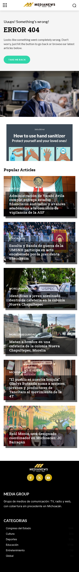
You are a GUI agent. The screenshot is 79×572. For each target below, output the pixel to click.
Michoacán (17, 372)
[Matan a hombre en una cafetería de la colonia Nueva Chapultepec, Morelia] (39, 334)
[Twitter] (39, 477)
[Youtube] (48, 477)
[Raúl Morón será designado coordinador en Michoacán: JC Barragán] (39, 426)
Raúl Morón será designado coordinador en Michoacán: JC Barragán (35, 437)
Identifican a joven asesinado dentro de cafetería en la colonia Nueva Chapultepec (37, 299)
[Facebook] (30, 477)
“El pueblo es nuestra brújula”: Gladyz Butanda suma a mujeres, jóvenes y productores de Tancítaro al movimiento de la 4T (37, 387)
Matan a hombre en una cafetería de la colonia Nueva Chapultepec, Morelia (34, 345)
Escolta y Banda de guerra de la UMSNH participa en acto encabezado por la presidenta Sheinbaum (36, 251)
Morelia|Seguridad (23, 288)
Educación (17, 188)
